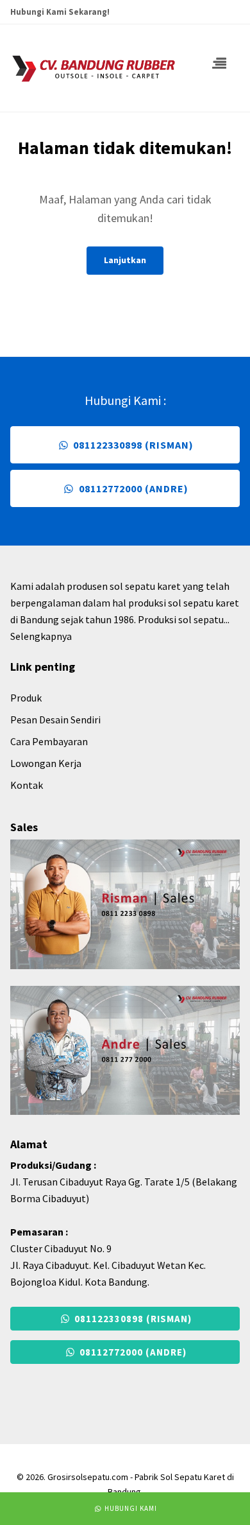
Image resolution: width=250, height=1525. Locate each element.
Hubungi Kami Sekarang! (60, 11)
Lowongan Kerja (45, 763)
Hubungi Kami (130, 1508)
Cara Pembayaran (49, 741)
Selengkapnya (41, 636)
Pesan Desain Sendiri (55, 719)
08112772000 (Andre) (132, 488)
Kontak (26, 785)
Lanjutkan (125, 260)
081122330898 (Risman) (132, 444)
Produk (26, 697)
